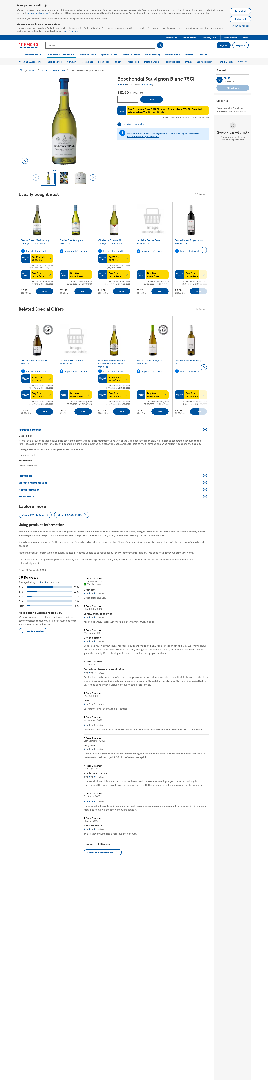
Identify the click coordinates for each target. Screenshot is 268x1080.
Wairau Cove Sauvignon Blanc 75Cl (149, 362)
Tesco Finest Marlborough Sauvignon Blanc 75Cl (35, 241)
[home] (21, 70)
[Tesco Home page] (28, 45)
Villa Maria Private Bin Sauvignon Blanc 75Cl (110, 241)
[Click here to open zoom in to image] (25, 161)
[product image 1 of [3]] (64, 121)
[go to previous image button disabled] (36, 177)
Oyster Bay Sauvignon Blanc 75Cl (72, 241)
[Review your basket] (219, 80)
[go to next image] (93, 177)
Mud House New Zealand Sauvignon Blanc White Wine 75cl (111, 363)
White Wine (59, 70)
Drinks (32, 70)
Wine (44, 70)
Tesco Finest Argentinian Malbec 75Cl (189, 241)
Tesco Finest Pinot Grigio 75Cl (189, 362)
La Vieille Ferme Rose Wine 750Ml (148, 241)
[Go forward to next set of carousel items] (204, 250)
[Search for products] (160, 45)
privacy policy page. (38, 12)
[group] (37, 250)
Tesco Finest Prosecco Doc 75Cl (34, 362)
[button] (171, 37)
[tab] (48, 178)
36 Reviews (146, 84)
